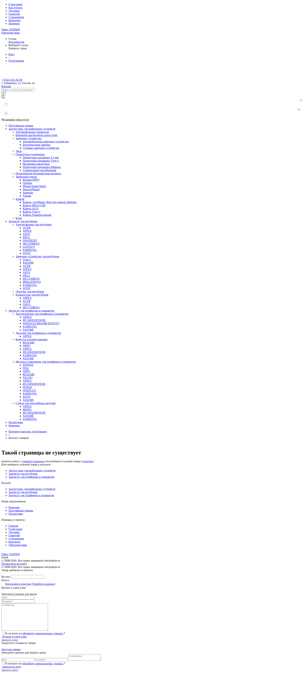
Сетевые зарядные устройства (41, 147)
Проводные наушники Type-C (41, 160)
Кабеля (20, 198)
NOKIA (27, 387)
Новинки (14, 23)
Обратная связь (10, 32)
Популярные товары (21, 125)
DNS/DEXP (30, 240)
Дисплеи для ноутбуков (30, 291)
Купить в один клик (14, 636)
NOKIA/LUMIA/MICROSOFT (41, 323)
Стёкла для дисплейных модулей (36, 403)
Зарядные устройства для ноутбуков (37, 256)
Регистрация (16, 60)
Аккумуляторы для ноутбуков (34, 224)
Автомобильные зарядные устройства (46, 141)
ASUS (26, 234)
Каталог (6, 86)
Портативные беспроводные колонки (38, 173)
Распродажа (16, 422)
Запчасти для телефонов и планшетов (31, 310)
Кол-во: (6, 576)
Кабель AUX (30, 208)
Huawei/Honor (31, 189)
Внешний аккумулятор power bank (36, 135)
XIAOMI (28, 262)
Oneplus (27, 183)
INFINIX (28, 364)
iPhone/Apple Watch (34, 186)
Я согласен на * (35, 633)
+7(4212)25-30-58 (11, 79)
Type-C (27, 259)
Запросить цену (11, 666)
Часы (19, 151)
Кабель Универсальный (37, 214)
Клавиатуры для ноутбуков (32, 294)
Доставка (14, 10)
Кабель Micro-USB (34, 205)
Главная (13, 525)
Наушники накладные (36, 163)
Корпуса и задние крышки (32, 339)
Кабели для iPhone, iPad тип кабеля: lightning (50, 202)
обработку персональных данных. (43, 633)
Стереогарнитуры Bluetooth (39, 170)
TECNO (28, 377)
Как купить (15, 7)
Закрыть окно (9, 639)
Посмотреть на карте (14, 563)
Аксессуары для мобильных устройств (32, 128)
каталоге (88, 461)
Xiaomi (27, 195)
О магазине (15, 4)
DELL (26, 237)
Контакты (14, 20)
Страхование (16, 17)
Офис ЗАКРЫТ (10, 29)
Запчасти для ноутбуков (23, 221)
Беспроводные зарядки (36, 144)
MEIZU (27, 409)
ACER (27, 227)
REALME (29, 342)
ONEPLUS (29, 390)
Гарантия (14, 13)
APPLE (27, 230)
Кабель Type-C (32, 211)
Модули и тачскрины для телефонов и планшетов (46, 361)
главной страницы (33, 461)
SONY (27, 253)
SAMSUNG (30, 250)
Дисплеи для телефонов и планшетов (38, 332)
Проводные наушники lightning (42, 167)
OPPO (26, 345)
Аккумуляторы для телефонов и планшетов (42, 313)
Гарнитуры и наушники (30, 154)
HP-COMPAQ (31, 243)
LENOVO (29, 246)
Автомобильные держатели (32, 131)
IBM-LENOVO (32, 281)
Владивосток (16, 41)
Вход (12, 54)
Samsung (28, 192)
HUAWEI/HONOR (34, 320)
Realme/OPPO (31, 179)
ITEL (26, 368)
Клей (19, 218)
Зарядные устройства (28, 138)
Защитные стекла (26, 176)
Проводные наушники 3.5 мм (40, 157)
